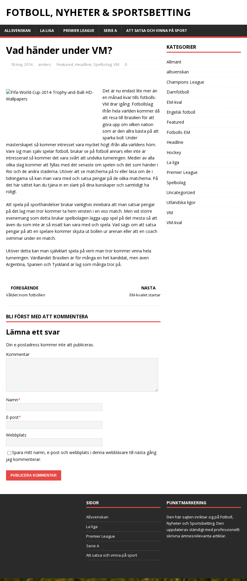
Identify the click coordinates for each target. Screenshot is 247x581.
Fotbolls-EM (178, 132)
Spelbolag (102, 64)
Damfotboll (178, 92)
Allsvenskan (18, 30)
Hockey (174, 152)
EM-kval (174, 102)
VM (116, 64)
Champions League (185, 82)
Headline (83, 64)
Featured (65, 64)
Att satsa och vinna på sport (156, 30)
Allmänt (174, 62)
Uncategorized (181, 192)
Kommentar (18, 354)
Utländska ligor (181, 202)
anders (44, 64)
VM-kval (174, 222)
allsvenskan (178, 72)
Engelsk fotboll (181, 112)
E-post (12, 417)
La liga (47, 30)
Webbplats (16, 435)
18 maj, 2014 (22, 64)
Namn (12, 400)
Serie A (110, 30)
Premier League (78, 30)
